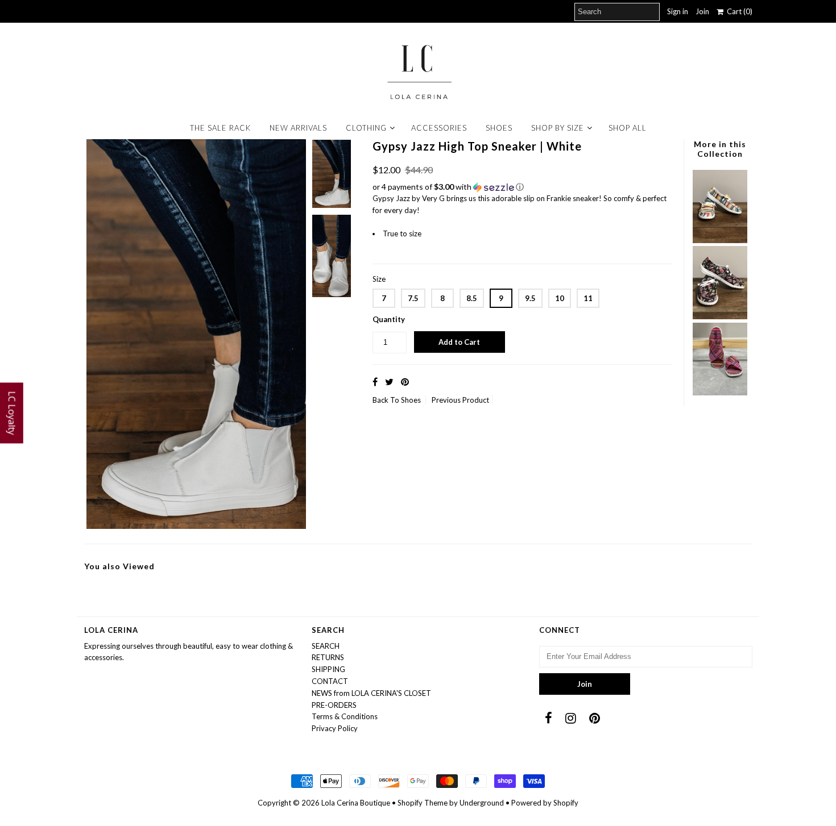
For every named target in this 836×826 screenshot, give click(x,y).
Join (702, 11)
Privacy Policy (335, 728)
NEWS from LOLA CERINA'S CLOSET (371, 693)
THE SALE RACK (220, 127)
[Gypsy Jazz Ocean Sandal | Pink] (720, 392)
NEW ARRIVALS (298, 127)
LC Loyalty (12, 413)
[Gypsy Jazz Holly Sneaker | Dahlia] (720, 316)
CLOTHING (366, 127)
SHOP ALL (628, 127)
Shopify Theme (423, 802)
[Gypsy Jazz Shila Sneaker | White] (720, 240)
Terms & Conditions (345, 716)
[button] (522, 187)
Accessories (439, 127)
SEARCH (326, 645)
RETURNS (328, 657)
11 (588, 298)
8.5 (471, 298)
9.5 (530, 298)
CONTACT (330, 681)
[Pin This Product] (405, 381)
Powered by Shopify (544, 802)
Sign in (677, 11)
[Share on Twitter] (389, 381)
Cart (737, 11)
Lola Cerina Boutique (355, 802)
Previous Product (460, 399)
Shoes (499, 127)
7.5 (413, 298)
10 (559, 298)
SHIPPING (328, 669)
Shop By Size (557, 127)
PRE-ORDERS (334, 705)
